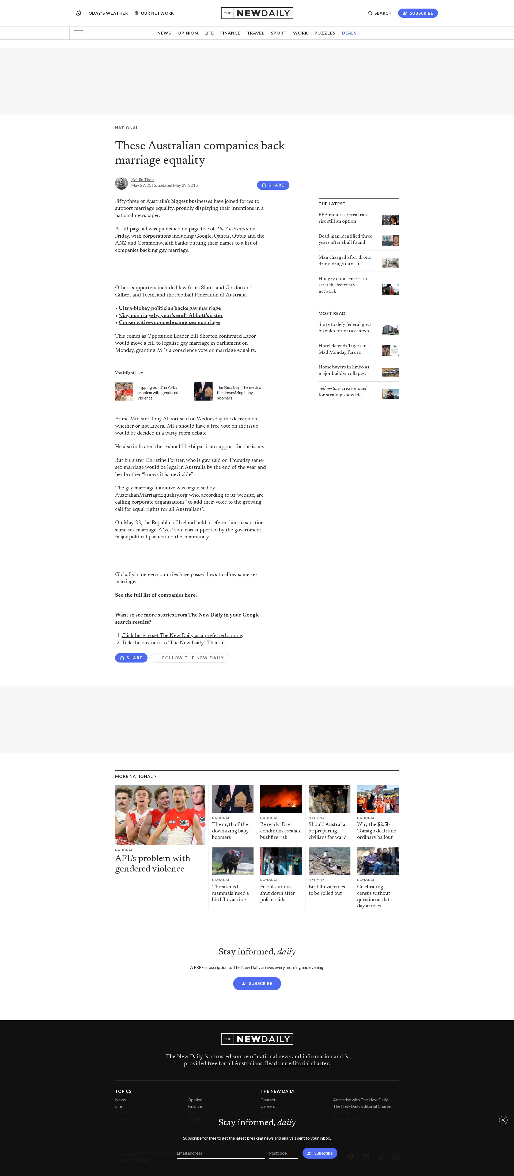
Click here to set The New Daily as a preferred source (182, 635)
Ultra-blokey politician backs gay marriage (170, 308)
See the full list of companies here (155, 595)
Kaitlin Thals (142, 179)
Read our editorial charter (297, 1064)
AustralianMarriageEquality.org (151, 495)
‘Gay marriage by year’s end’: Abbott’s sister (171, 315)
